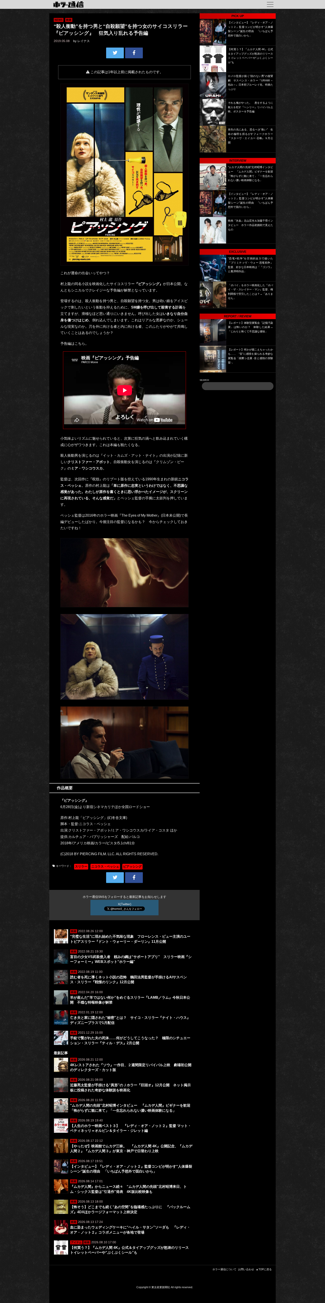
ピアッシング (132, 866)
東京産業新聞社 (160, 1287)
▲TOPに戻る (264, 1269)
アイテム (76, 1242)
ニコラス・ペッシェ (105, 866)
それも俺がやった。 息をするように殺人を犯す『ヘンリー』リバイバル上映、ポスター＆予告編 (250, 107)
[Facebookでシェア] (134, 53)
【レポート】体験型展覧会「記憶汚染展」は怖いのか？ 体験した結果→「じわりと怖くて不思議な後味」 (250, 327)
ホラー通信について (224, 1269)
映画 (68, 19)
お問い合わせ (246, 1269)
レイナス (83, 41)
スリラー (81, 866)
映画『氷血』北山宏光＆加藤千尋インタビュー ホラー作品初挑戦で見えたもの (250, 225)
